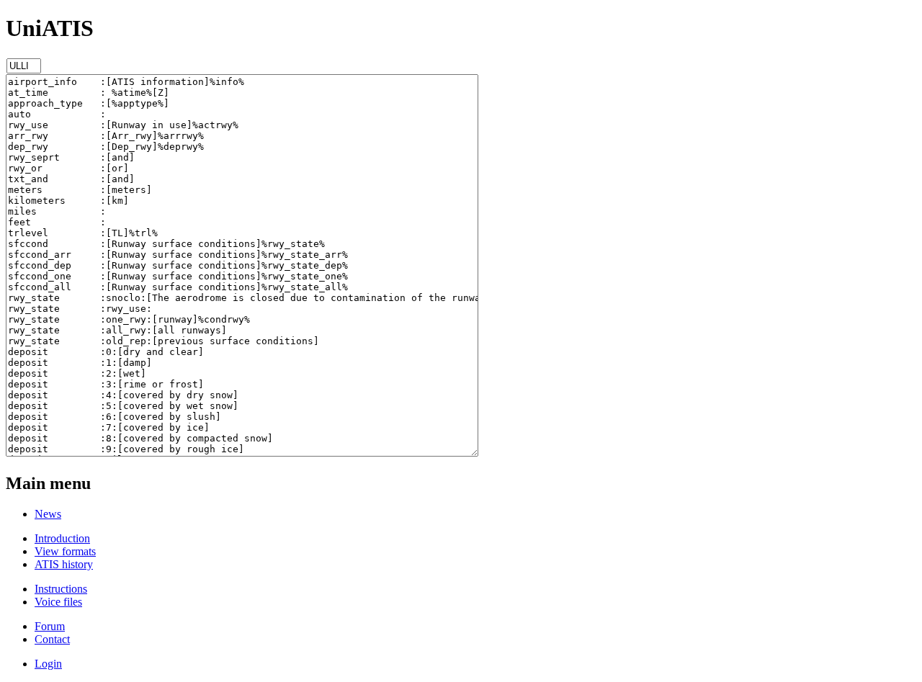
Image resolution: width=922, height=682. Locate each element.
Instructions (61, 589)
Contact (52, 639)
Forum (50, 626)
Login (48, 664)
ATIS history (64, 564)
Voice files (58, 602)
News (48, 514)
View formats (65, 551)
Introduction (62, 538)
